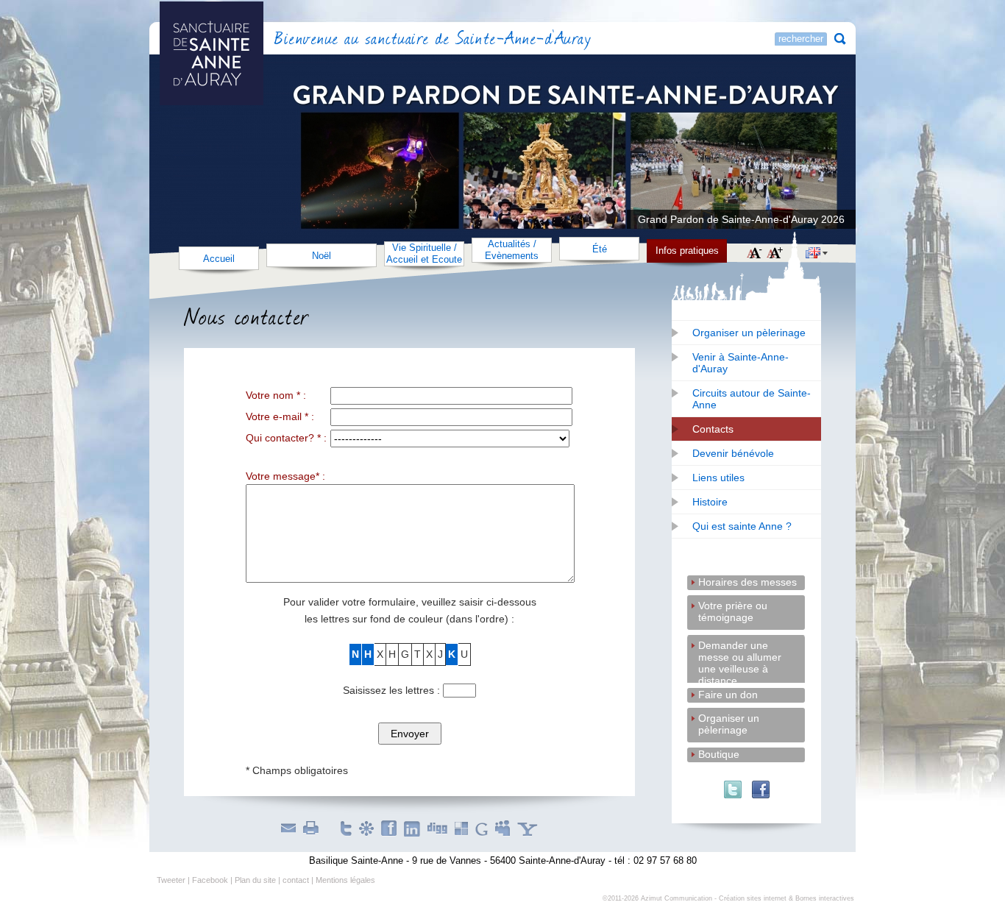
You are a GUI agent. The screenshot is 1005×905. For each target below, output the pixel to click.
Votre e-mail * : (280, 416)
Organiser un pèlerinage (749, 332)
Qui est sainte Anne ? (742, 526)
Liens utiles (718, 477)
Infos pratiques (687, 250)
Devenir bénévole (733, 453)
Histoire (710, 502)
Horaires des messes (747, 582)
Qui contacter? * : (286, 438)
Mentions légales (345, 880)
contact (296, 880)
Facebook (210, 880)
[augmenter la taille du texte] (774, 253)
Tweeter (171, 880)
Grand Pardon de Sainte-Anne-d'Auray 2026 (741, 219)
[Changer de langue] (816, 254)
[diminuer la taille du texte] (754, 253)
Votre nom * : (276, 395)
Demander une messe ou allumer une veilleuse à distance (739, 646)
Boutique (718, 754)
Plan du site (255, 880)
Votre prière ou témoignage (732, 607)
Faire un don (728, 694)
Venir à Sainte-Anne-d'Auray (740, 363)
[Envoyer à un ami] (288, 828)
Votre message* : (285, 476)
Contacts (713, 429)
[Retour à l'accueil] (252, 40)
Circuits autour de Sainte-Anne (751, 399)
